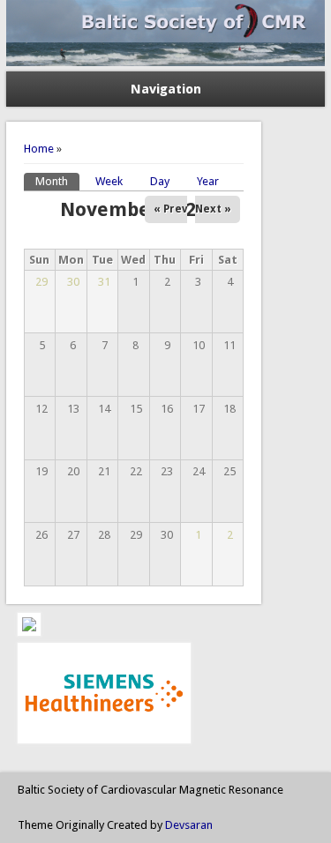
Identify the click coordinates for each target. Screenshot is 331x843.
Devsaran (189, 825)
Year (208, 181)
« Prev (170, 209)
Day (159, 181)
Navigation (166, 89)
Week (109, 181)
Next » (213, 209)
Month (57, 181)
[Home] (166, 62)
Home (39, 148)
